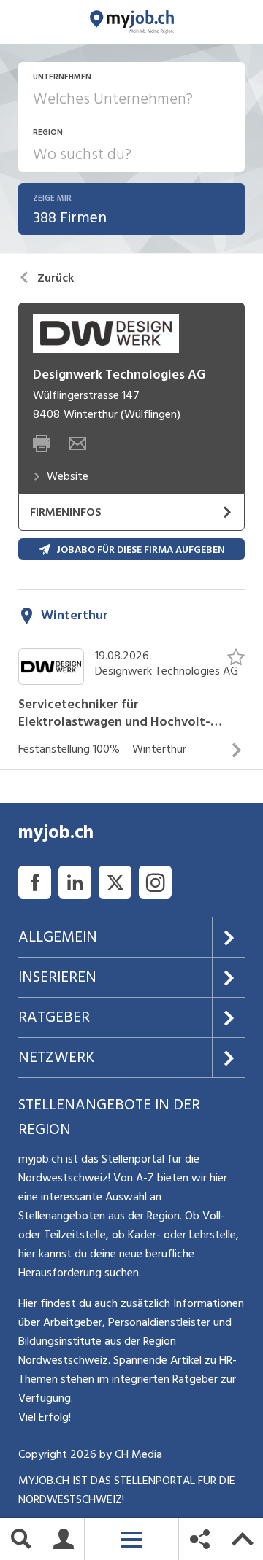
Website (67, 476)
